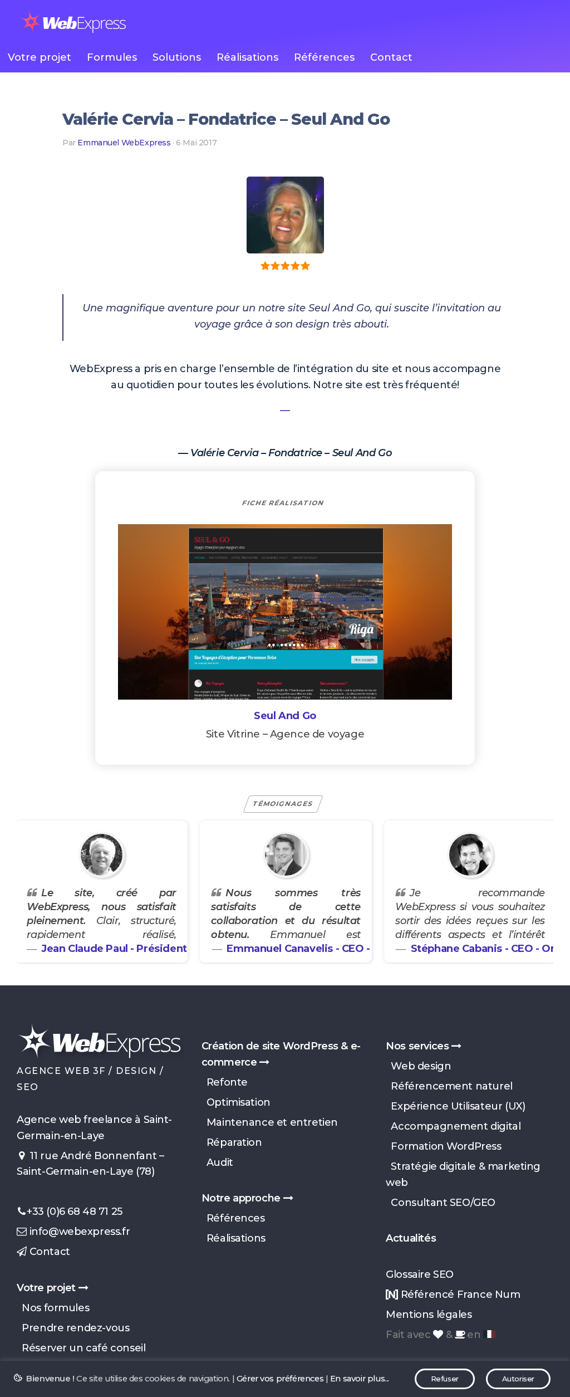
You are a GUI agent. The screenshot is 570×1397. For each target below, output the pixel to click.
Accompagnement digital (453, 1126)
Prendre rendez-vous (73, 1328)
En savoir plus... (359, 1379)
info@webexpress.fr (78, 1231)
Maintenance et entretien (270, 1122)
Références (324, 57)
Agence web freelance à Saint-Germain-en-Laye (94, 1127)
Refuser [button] (445, 1378)
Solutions (177, 57)
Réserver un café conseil (81, 1348)
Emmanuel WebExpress (123, 143)
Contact (391, 57)
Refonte (225, 1082)
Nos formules (53, 1308)
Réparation (232, 1142)
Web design (418, 1066)
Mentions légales (428, 1314)
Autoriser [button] (518, 1378)
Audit (217, 1162)
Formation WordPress (443, 1146)
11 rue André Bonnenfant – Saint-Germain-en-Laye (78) (90, 1164)
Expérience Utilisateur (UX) (455, 1106)
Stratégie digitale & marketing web (463, 1174)
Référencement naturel (449, 1086)
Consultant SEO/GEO (440, 1202)
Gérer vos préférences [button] (280, 1379)
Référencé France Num (459, 1294)
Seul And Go (285, 716)
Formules (112, 57)
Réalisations (247, 57)
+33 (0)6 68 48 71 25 (74, 1211)
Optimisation (236, 1102)
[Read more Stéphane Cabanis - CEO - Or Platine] (470, 855)
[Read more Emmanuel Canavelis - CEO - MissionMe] (286, 855)
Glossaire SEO (420, 1274)
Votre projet (39, 57)
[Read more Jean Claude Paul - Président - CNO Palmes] (102, 855)
